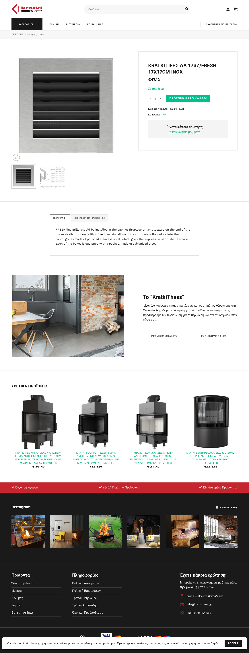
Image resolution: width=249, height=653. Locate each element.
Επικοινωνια (95, 24)
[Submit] (187, 9)
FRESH (31, 34)
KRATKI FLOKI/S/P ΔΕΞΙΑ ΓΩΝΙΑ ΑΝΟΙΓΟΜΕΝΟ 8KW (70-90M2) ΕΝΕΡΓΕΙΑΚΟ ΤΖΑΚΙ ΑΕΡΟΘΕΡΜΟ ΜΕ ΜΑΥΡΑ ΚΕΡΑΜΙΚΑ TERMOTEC (96, 457)
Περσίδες (17, 34)
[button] (228, 9)
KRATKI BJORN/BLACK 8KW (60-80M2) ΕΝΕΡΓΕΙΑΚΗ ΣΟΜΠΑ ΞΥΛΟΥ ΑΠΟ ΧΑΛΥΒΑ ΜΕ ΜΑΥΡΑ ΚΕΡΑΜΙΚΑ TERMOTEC (210, 457)
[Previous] (18, 107)
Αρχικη (54, 24)
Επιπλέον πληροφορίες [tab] (89, 218)
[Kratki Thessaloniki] (26, 9)
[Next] (115, 107)
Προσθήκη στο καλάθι (188, 98)
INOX (41, 34)
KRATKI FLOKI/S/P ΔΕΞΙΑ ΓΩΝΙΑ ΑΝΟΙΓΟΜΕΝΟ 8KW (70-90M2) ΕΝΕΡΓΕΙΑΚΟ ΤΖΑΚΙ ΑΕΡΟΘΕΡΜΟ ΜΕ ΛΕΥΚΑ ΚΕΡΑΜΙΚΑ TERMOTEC (153, 457)
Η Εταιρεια (73, 24)
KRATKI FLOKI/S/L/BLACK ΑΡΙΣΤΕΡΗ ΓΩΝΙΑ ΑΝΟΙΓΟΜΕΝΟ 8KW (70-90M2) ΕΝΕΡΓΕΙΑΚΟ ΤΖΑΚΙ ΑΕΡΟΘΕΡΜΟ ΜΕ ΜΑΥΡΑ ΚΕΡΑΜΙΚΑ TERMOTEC (38, 457)
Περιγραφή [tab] (60, 218)
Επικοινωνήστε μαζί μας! (184, 132)
